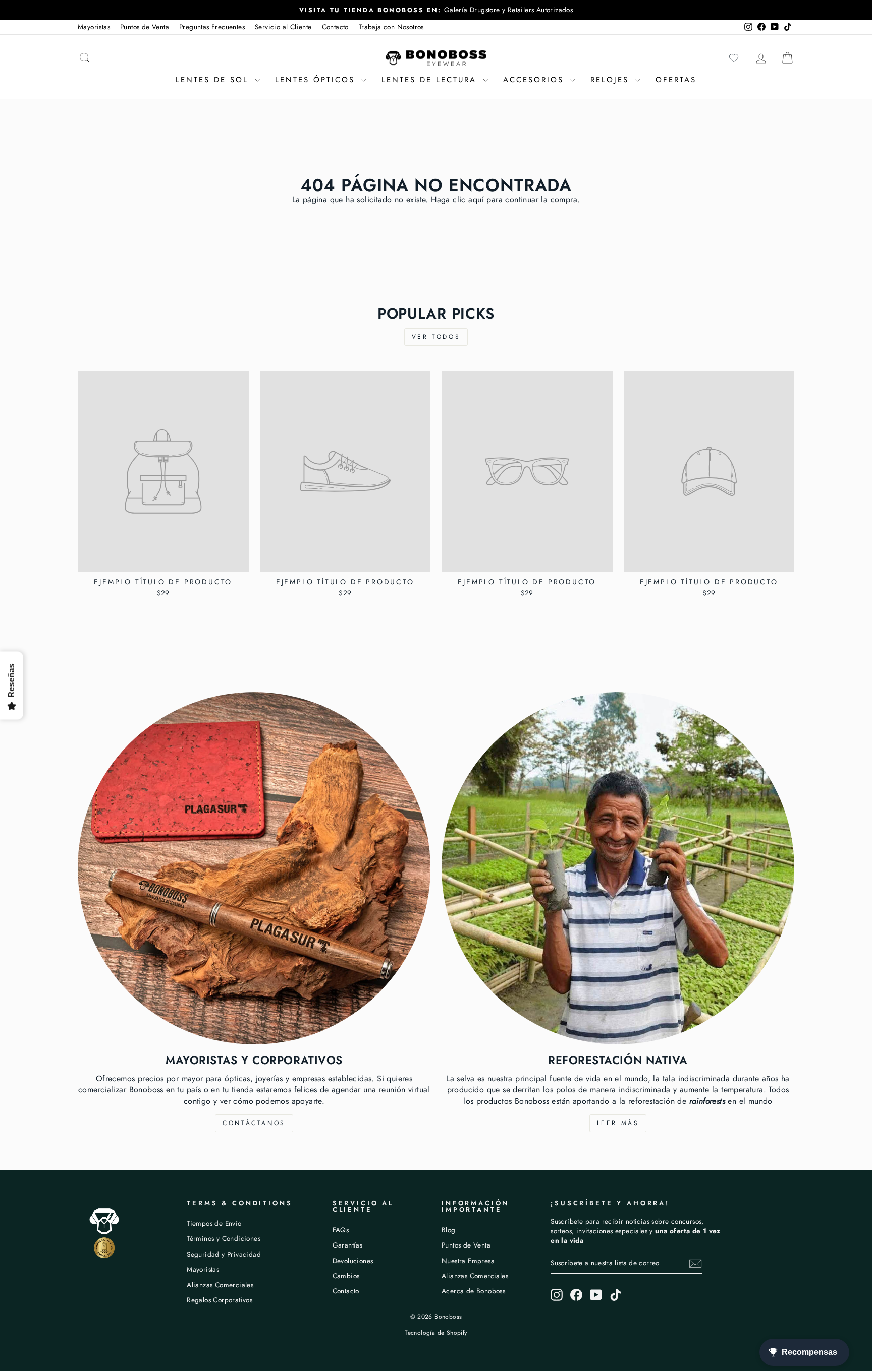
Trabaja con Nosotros (391, 27)
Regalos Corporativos (219, 1300)
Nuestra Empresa (468, 1261)
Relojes (611, 79)
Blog (449, 1230)
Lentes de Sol (214, 79)
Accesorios (535, 79)
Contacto (335, 27)
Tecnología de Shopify (436, 1332)
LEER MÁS (618, 1123)
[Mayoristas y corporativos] (254, 868)
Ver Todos (436, 336)
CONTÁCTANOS (254, 1123)
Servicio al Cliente (283, 27)
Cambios (346, 1276)
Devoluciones (353, 1261)
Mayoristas (94, 27)
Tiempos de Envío (214, 1223)
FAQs (341, 1230)
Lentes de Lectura (431, 79)
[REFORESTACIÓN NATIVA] (618, 868)
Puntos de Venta (144, 27)
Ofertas (676, 79)
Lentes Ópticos (317, 79)
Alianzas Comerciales (220, 1285)
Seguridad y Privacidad (224, 1254)
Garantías (348, 1245)
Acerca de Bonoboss (473, 1291)
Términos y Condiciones (223, 1238)
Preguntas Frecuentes (212, 27)
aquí (476, 199)
